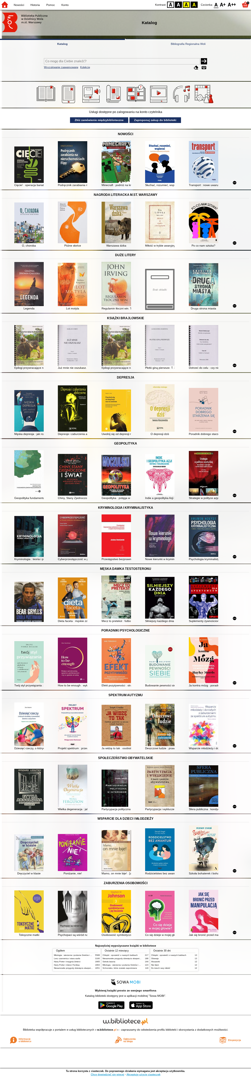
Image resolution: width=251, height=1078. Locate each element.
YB (186, 4)
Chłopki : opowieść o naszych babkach (120, 955)
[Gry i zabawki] (204, 103)
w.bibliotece (106, 1029)
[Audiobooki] (91, 103)
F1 (223, 4)
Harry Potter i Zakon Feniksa (67, 965)
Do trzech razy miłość (160, 968)
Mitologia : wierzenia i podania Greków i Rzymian (76, 955)
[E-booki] (69, 103)
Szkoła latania (109, 962)
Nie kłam (155, 965)
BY (194, 4)
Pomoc (50, 4)
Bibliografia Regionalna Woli (188, 43)
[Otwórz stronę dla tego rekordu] (30, 165)
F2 (232, 4)
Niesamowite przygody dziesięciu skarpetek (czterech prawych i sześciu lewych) (89, 968)
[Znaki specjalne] (204, 67)
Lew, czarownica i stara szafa (67, 958)
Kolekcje (85, 67)
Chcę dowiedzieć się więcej (107, 1074)
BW (178, 4)
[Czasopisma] (114, 103)
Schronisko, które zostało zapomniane (120, 968)
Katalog (62, 43)
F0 (216, 4)
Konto (65, 4)
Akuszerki (155, 962)
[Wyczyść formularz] (196, 67)
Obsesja (155, 958)
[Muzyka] (182, 103)
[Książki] (46, 103)
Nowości (19, 4)
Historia (35, 4)
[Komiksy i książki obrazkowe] (136, 103)
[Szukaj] (204, 61)
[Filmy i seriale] (159, 103)
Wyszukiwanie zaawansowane (61, 67)
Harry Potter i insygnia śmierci (67, 962)
